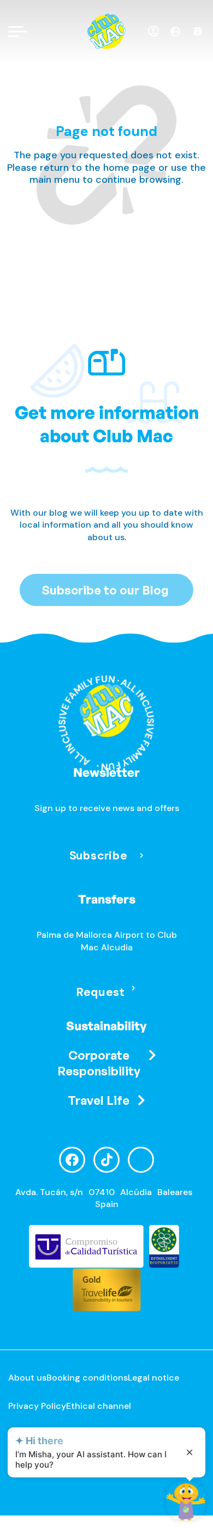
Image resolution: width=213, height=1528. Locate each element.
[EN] (179, 31)
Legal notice (153, 1377)
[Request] (134, 988)
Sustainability (106, 1025)
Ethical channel (98, 1406)
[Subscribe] (141, 855)
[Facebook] (72, 1160)
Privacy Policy (37, 1406)
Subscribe (98, 854)
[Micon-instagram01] (141, 1160)
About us (27, 1377)
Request (100, 992)
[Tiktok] (106, 1160)
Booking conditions (87, 1377)
